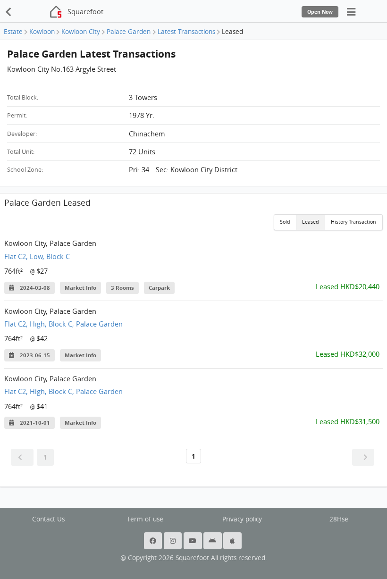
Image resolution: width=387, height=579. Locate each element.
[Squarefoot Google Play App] (213, 540)
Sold (285, 221)
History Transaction (353, 221)
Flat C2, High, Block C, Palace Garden (63, 323)
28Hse (338, 519)
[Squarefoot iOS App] (233, 540)
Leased (310, 221)
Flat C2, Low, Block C (37, 256)
